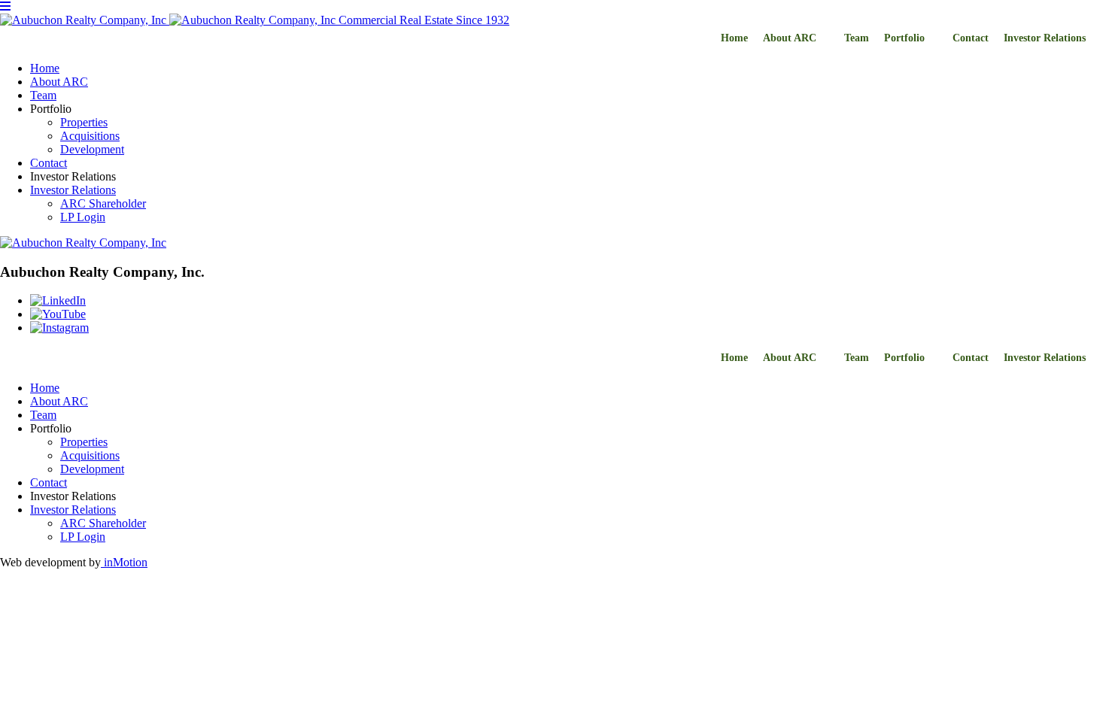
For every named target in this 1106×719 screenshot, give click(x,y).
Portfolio (904, 38)
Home (734, 38)
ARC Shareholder (103, 203)
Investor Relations (1045, 38)
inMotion (124, 562)
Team (856, 38)
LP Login (82, 217)
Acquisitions (90, 135)
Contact (971, 38)
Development (92, 149)
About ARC (789, 38)
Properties (84, 122)
